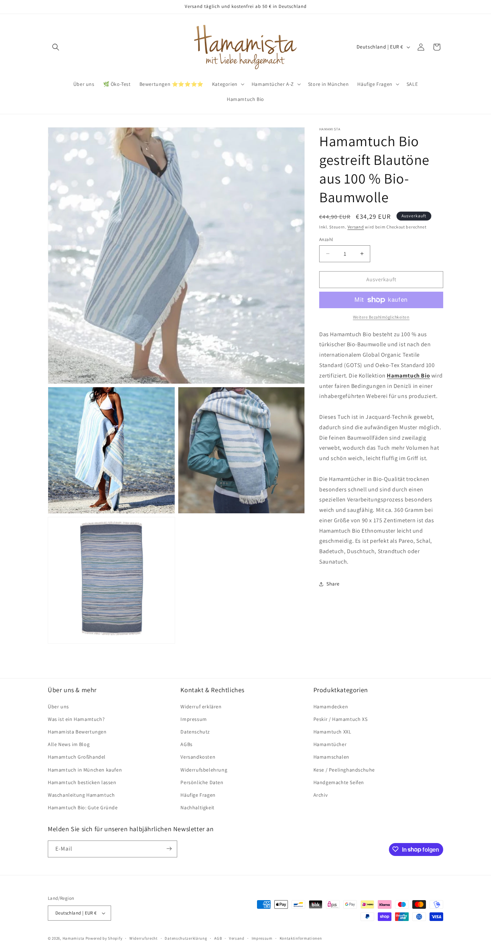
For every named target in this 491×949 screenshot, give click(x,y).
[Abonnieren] (169, 848)
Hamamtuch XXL (332, 731)
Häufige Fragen (197, 795)
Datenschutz (195, 731)
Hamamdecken (330, 706)
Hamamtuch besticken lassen (82, 782)
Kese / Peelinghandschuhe (344, 769)
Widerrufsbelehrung (203, 769)
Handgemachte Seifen (338, 782)
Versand (356, 227)
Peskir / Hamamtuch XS (340, 719)
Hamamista (73, 938)
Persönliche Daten (201, 782)
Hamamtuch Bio (408, 375)
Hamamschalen (331, 757)
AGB (218, 938)
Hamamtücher (330, 744)
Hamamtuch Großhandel (77, 757)
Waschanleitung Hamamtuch (81, 795)
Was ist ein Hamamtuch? (76, 719)
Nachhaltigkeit (197, 807)
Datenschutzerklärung (186, 938)
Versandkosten (197, 757)
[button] (56, 47)
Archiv (320, 795)
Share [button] (333, 584)
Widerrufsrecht (143, 938)
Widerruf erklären (200, 706)
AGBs (186, 744)
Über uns (58, 706)
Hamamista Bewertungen (77, 731)
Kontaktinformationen (301, 938)
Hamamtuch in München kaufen (85, 769)
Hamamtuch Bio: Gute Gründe (83, 807)
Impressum (193, 719)
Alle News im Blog (69, 744)
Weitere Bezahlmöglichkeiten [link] (381, 317)
